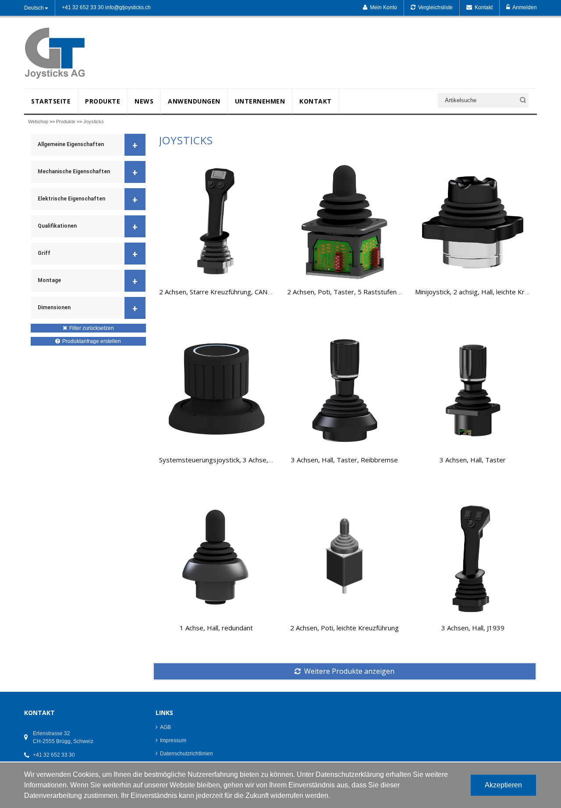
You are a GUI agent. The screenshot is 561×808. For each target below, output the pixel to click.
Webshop (38, 121)
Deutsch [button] (34, 8)
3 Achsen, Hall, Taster (473, 459)
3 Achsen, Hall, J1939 (472, 627)
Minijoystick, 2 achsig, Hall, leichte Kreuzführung (486, 291)
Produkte (65, 121)
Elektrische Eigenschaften (88, 199)
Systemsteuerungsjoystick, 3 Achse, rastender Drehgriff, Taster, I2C (263, 459)
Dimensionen (88, 308)
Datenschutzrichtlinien (186, 754)
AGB (165, 727)
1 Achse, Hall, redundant (216, 627)
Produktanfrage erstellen (91, 341)
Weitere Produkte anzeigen (349, 671)
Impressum (173, 740)
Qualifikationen (88, 227)
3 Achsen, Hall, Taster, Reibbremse (344, 459)
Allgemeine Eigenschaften (88, 145)
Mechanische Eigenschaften (88, 172)
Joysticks (93, 121)
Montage (88, 281)
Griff (88, 254)
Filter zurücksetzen (91, 328)
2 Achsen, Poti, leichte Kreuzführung (344, 627)
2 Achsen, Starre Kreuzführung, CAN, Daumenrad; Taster (244, 291)
